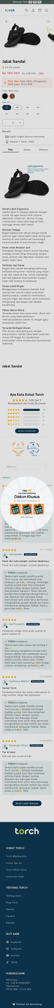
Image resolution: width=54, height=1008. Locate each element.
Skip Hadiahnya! (27, 517)
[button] (15, 509)
